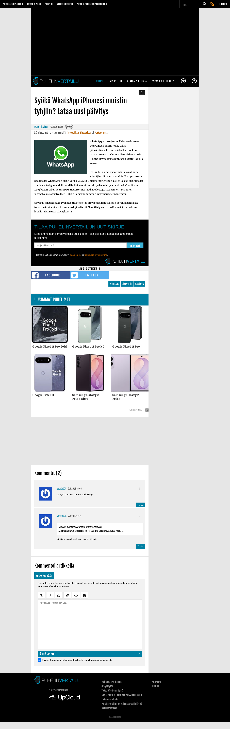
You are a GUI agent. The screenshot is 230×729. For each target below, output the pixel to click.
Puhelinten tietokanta (13, 4)
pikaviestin (127, 283)
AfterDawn (156, 681)
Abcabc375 (62, 488)
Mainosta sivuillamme (112, 681)
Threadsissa (85, 132)
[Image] (84, 595)
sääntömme (75, 255)
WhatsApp (114, 283)
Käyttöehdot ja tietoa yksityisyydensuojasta (122, 695)
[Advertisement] (90, 441)
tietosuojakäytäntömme (96, 255)
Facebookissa (73, 132)
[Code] (76, 595)
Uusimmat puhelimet (52, 299)
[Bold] (41, 595)
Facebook (52, 275)
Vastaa (140, 505)
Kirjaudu (223, 4)
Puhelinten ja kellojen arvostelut (92, 4)
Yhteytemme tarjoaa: (58, 690)
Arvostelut (116, 81)
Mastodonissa (100, 132)
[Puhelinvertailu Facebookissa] (194, 81)
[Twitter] (71, 127)
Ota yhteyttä (107, 686)
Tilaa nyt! (135, 245)
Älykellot (49, 4)
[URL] (67, 595)
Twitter (91, 275)
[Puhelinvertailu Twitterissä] (183, 81)
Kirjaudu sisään (44, 575)
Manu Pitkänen (41, 126)
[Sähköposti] (67, 127)
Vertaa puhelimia (65, 4)
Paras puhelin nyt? (163, 81)
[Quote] (58, 595)
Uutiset (100, 81)
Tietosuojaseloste (110, 699)
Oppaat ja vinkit (34, 4)
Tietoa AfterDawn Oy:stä (112, 690)
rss (212, 4)
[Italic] (50, 595)
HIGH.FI (155, 686)
